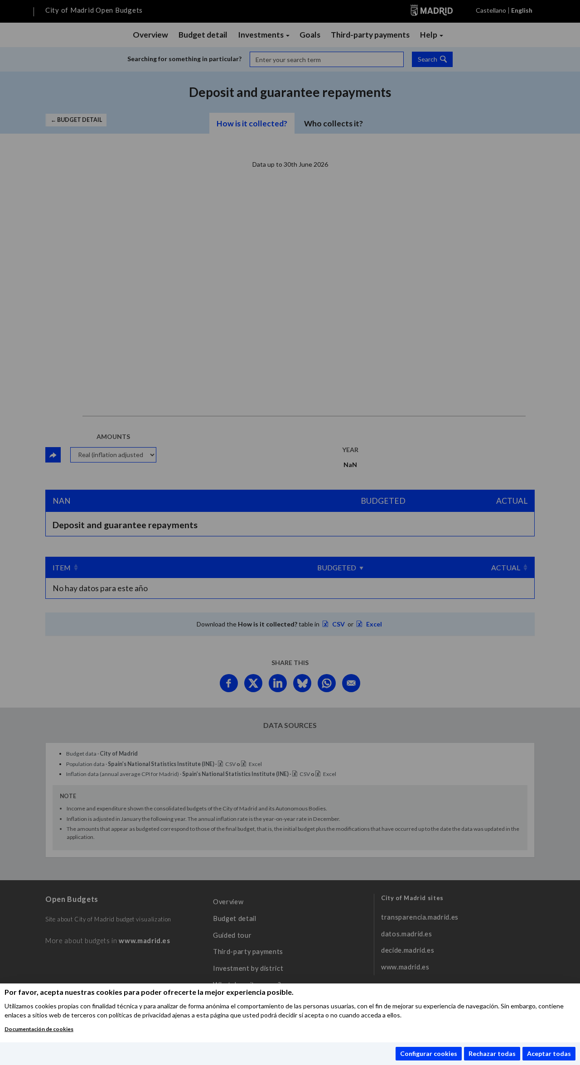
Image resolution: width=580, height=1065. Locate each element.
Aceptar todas (549, 1053)
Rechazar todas (492, 1053)
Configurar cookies (428, 1053)
